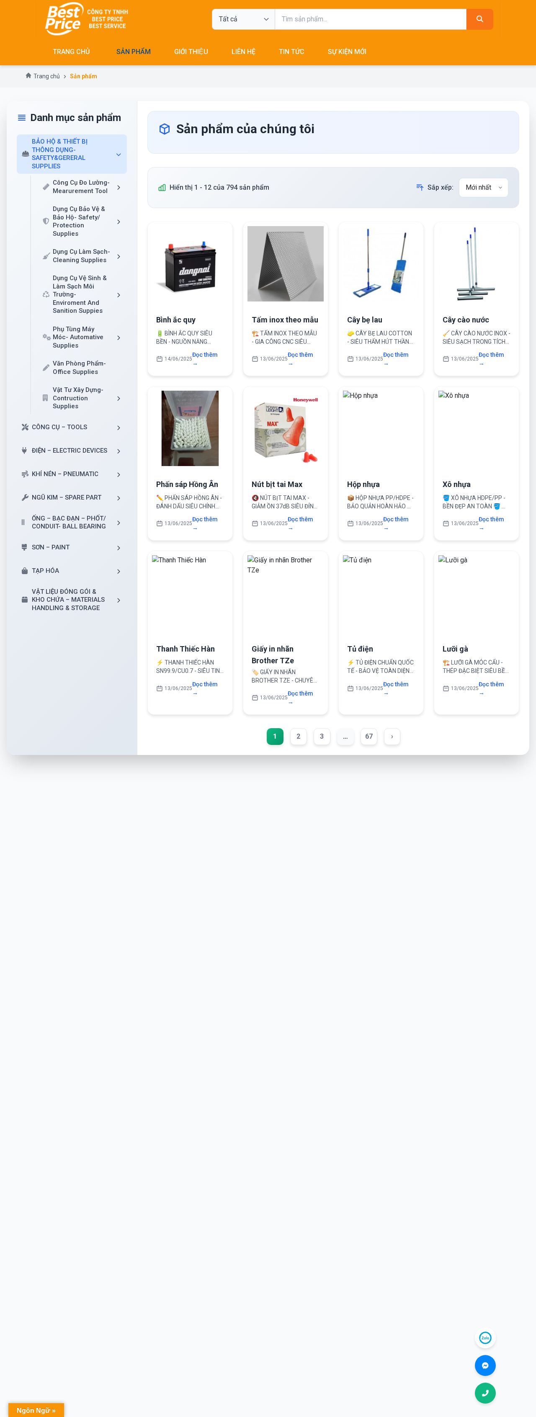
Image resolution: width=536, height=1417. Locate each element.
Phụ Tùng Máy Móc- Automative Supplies (78, 337)
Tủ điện (360, 648)
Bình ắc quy (176, 319)
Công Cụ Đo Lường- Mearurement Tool (81, 187)
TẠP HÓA (45, 571)
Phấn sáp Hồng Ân (187, 484)
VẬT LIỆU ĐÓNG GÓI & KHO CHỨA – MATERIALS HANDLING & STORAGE (68, 600)
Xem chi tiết (190, 268)
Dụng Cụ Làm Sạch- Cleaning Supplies (81, 256)
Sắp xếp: (441, 187)
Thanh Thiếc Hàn (185, 648)
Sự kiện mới (347, 52)
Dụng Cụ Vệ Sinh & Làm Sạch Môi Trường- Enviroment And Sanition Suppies (80, 294)
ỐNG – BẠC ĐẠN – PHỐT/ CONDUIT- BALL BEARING (69, 523)
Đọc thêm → (205, 358)
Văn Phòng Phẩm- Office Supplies (79, 368)
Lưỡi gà (455, 648)
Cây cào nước (466, 319)
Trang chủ (47, 76)
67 (369, 736)
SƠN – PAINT (51, 547)
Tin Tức (291, 52)
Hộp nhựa (363, 484)
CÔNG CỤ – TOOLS (59, 427)
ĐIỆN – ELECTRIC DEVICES (69, 450)
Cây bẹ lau (364, 319)
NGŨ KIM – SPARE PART (66, 497)
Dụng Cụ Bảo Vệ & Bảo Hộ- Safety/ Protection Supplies (79, 221)
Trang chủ (71, 52)
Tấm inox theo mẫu (285, 319)
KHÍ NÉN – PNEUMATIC (65, 474)
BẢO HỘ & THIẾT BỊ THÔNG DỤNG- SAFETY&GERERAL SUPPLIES (60, 154)
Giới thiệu (191, 52)
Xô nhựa (457, 484)
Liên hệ (243, 52)
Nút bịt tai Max (277, 484)
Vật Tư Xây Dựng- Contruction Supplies (78, 398)
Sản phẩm (133, 52)
